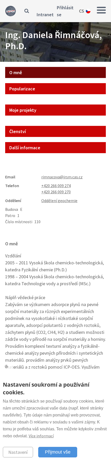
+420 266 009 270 (56, 191)
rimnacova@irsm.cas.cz (62, 176)
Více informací (41, 435)
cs (81, 11)
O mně (15, 72)
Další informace (24, 148)
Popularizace (22, 89)
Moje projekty (22, 110)
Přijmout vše (57, 452)
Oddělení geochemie (59, 200)
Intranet (45, 15)
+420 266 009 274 (56, 185)
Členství (17, 131)
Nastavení (18, 452)
